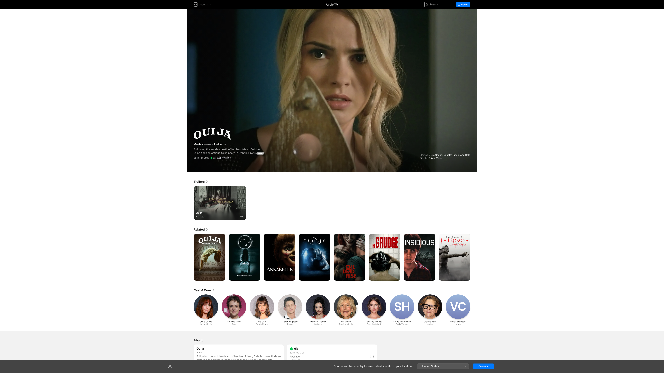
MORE (260, 153)
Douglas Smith (451, 155)
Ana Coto (465, 155)
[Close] (170, 366)
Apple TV (332, 4)
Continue (483, 366)
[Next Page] (473, 257)
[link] (201, 182)
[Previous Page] (190, 257)
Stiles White (435, 158)
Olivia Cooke (435, 155)
